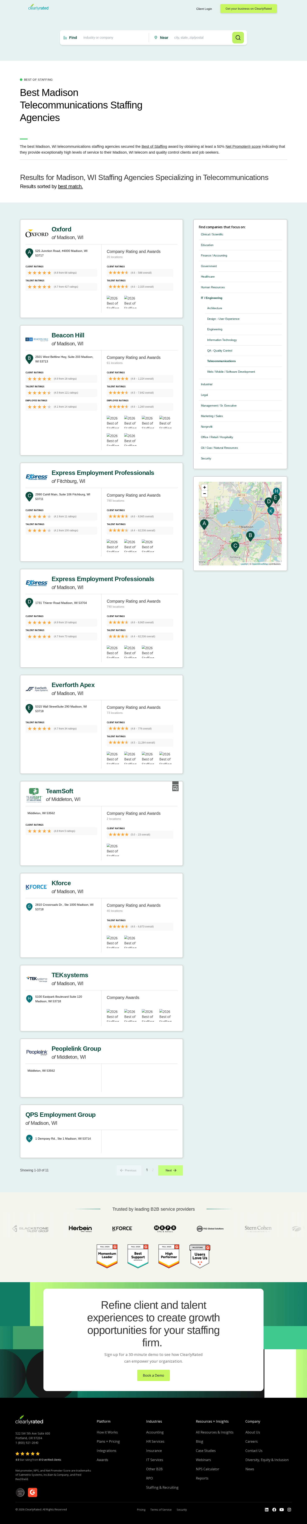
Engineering (214, 329)
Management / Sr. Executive (219, 405)
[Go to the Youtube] (274, 1509)
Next (169, 1170)
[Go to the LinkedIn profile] (266, 1509)
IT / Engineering (212, 298)
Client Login (204, 8)
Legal (204, 395)
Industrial (206, 384)
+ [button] (204, 487)
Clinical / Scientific (212, 234)
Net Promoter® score (243, 146)
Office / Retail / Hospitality (217, 437)
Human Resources (213, 287)
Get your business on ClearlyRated (249, 8)
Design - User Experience (223, 318)
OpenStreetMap (260, 563)
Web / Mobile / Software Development (231, 371)
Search (238, 37)
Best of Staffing (154, 146)
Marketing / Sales (212, 416)
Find (73, 38)
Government (209, 266)
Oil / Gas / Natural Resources (219, 447)
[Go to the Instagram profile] (289, 1509)
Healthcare (208, 276)
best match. (70, 186)
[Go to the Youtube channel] (281, 1509)
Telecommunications (221, 361)
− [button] (204, 493)
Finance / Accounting (214, 255)
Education (207, 245)
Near (164, 38)
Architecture (214, 308)
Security (206, 458)
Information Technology (222, 340)
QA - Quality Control (219, 350)
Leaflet (244, 563)
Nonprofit (206, 426)
